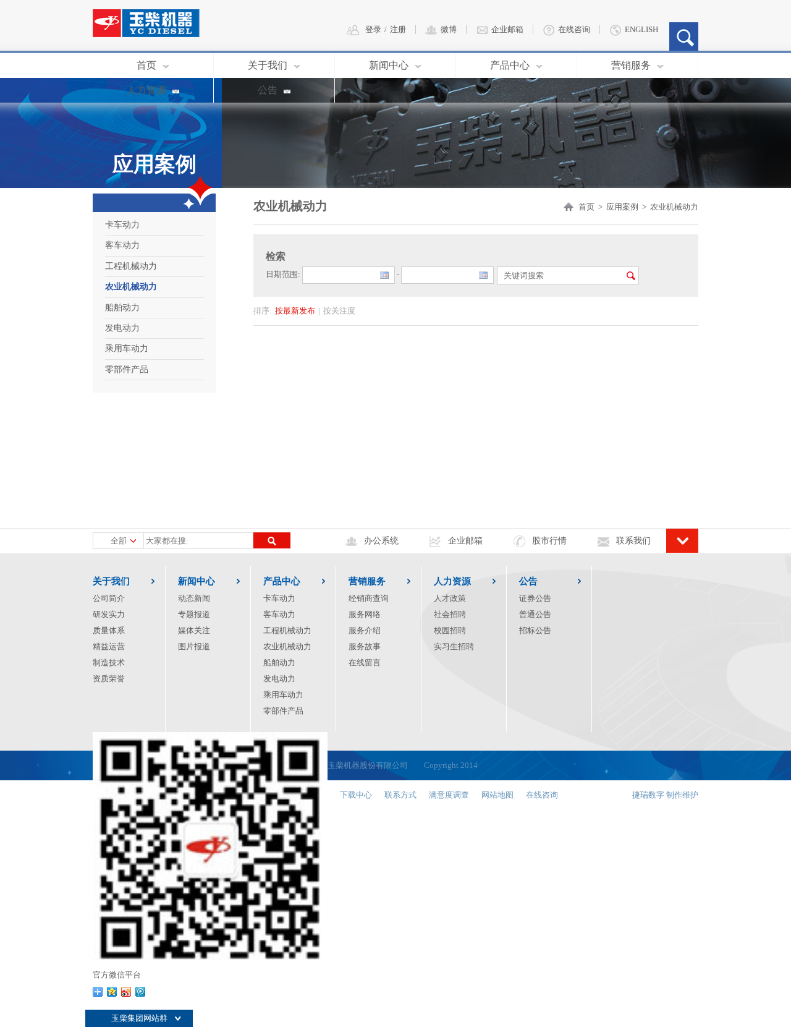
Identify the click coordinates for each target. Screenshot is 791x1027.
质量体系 (109, 630)
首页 (146, 65)
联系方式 (400, 794)
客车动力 (122, 245)
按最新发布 (295, 310)
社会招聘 (450, 614)
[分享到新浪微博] (126, 992)
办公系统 (381, 540)
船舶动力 (122, 307)
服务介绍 (365, 630)
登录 (373, 29)
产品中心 (510, 65)
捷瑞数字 (648, 794)
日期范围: (283, 274)
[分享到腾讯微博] (140, 992)
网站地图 (497, 794)
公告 (267, 90)
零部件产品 (126, 369)
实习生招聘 (454, 646)
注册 (398, 29)
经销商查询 (369, 598)
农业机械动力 (131, 286)
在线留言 (365, 662)
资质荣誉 (109, 678)
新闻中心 (388, 65)
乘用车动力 (126, 348)
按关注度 (339, 310)
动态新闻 (194, 598)
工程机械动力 (131, 266)
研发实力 (109, 614)
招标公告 (535, 630)
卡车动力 (122, 224)
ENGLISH (641, 29)
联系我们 (633, 540)
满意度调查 (449, 794)
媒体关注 (194, 630)
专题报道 (194, 614)
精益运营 (109, 646)
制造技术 (109, 662)
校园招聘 (450, 630)
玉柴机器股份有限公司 (368, 765)
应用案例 (622, 206)
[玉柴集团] (156, 17)
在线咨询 (574, 29)
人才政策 (450, 598)
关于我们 (267, 65)
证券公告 (535, 598)
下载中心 (356, 794)
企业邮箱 (507, 29)
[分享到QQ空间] (112, 992)
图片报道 (194, 646)
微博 (449, 29)
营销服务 (631, 65)
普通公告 (535, 614)
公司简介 (109, 598)
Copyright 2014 (443, 765)
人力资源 (146, 90)
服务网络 (365, 614)
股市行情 (549, 540)
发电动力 (122, 328)
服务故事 (365, 646)
